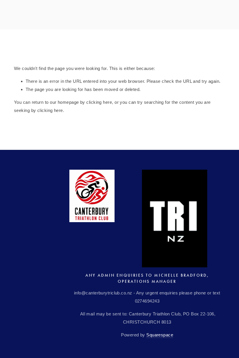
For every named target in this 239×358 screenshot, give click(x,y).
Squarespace (159, 334)
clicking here (99, 102)
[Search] (63, 15)
